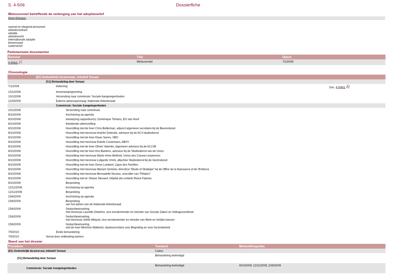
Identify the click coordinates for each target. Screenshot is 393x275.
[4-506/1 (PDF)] (20, 62)
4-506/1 (13, 62)
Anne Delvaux (17, 18)
